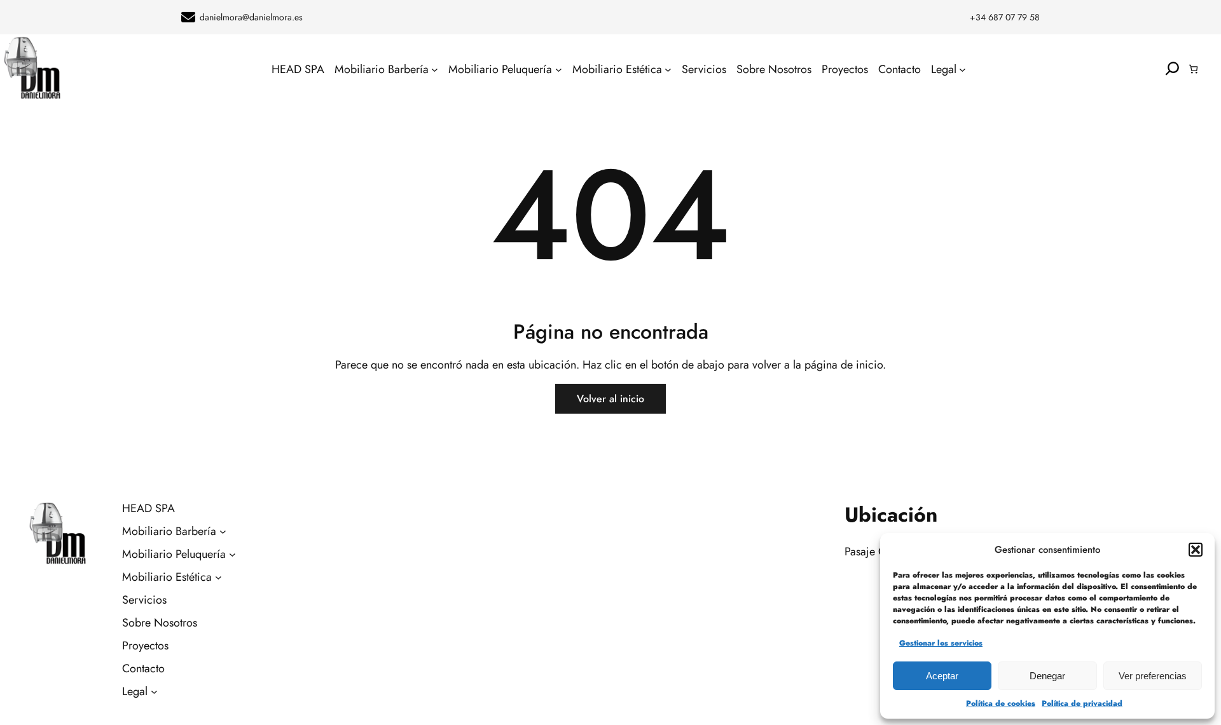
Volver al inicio (610, 398)
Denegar (1047, 675)
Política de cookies (1000, 703)
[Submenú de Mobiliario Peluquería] (558, 68)
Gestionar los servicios (941, 643)
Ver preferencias (1153, 675)
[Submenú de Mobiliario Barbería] (434, 68)
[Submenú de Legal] (962, 68)
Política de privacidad (1082, 703)
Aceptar (942, 675)
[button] (1195, 549)
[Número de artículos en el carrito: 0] (1193, 69)
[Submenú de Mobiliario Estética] (668, 68)
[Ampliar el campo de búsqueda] (1172, 69)
